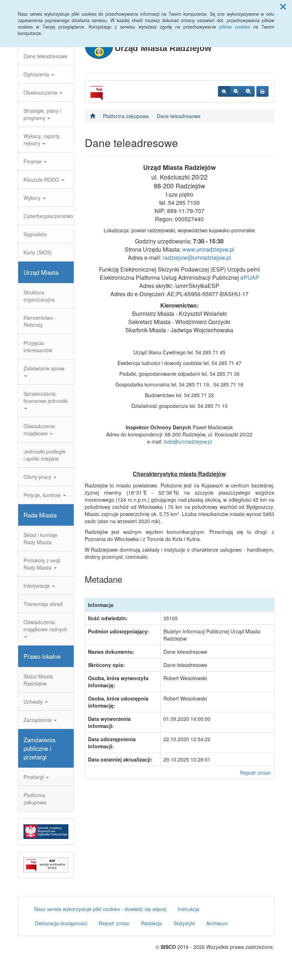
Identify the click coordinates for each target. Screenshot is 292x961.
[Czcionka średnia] (236, 91)
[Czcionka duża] (248, 91)
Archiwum (217, 923)
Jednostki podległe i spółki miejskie (45, 455)
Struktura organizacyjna (39, 296)
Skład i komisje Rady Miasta (40, 538)
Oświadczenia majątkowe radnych (45, 625)
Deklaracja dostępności (61, 923)
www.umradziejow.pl (208, 249)
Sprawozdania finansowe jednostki (46, 397)
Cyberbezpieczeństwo (48, 215)
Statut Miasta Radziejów (38, 680)
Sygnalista (35, 234)
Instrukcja (188, 908)
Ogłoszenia (37, 74)
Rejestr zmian (255, 772)
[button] (283, 6)
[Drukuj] (262, 91)
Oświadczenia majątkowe (39, 430)
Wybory (33, 197)
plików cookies (234, 27)
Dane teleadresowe (45, 56)
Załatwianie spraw (44, 368)
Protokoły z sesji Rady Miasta (42, 564)
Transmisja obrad (43, 603)
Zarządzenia (38, 719)
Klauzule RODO (42, 179)
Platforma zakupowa (35, 798)
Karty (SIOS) (38, 252)
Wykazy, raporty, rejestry (42, 139)
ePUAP (249, 277)
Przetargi (34, 776)
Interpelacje (37, 585)
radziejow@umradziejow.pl (197, 257)
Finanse (33, 161)
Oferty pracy (38, 476)
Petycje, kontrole (43, 495)
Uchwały (34, 701)
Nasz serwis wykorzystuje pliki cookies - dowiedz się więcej (100, 908)
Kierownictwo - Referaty (40, 321)
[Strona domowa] (92, 116)
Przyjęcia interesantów (38, 346)
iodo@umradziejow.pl (188, 441)
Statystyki (184, 923)
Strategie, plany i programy (42, 114)
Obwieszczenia (41, 92)
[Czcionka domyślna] (224, 91)
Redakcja (151, 923)
